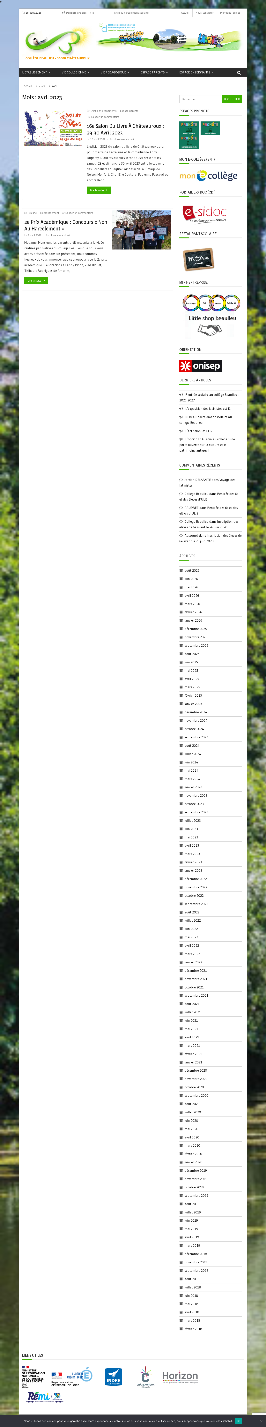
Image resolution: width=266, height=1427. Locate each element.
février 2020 (193, 1154)
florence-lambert (124, 139)
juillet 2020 (193, 1112)
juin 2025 (191, 662)
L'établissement (49, 213)
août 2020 (192, 1104)
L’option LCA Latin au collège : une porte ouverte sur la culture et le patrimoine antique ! (207, 444)
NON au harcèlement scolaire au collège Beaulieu (121, 12)
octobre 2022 (194, 895)
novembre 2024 (196, 720)
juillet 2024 (193, 754)
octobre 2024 (194, 729)
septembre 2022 (196, 904)
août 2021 (192, 1004)
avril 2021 (192, 1037)
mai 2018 (191, 1304)
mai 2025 (191, 670)
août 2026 (192, 570)
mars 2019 (192, 1245)
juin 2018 (191, 1296)
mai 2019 (191, 1229)
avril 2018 (192, 1312)
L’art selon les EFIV (198, 431)
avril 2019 (192, 1237)
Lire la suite (97, 190)
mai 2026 (191, 587)
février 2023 (193, 862)
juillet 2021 (193, 1012)
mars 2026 (192, 604)
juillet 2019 (193, 1212)
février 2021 (193, 1054)
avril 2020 (192, 1137)
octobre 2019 (194, 1187)
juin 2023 (191, 829)
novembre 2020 (196, 1079)
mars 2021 (192, 1045)
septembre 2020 (196, 1095)
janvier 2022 (193, 962)
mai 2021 (191, 1029)
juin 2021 (191, 1020)
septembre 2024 (196, 737)
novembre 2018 (196, 1262)
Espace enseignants (194, 72)
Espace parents (153, 72)
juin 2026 (191, 579)
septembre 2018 (196, 1270)
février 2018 (193, 1329)
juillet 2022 (193, 920)
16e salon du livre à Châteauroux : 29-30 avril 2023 (125, 129)
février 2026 (193, 612)
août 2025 (192, 654)
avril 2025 (192, 679)
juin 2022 (191, 929)
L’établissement (34, 72)
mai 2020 (191, 1129)
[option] (121, 12)
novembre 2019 (196, 1179)
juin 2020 (191, 1120)
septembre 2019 (196, 1195)
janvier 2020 (193, 1162)
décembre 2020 (196, 1070)
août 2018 (192, 1279)
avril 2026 (192, 595)
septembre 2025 (196, 645)
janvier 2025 (193, 704)
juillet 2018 (193, 1287)
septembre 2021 (196, 995)
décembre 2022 (196, 879)
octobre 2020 (194, 1087)
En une (33, 213)
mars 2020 (192, 1145)
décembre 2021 (196, 970)
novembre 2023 (196, 795)
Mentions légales (230, 12)
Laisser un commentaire (105, 117)
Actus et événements (104, 111)
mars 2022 (192, 954)
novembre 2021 (196, 979)
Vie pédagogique (113, 72)
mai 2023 (191, 837)
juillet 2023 (193, 820)
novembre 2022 (196, 887)
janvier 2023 (193, 870)
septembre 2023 (196, 812)
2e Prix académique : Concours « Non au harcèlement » (65, 225)
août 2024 (192, 745)
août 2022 (192, 912)
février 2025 (193, 695)
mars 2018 (192, 1320)
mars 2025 (192, 687)
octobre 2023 (194, 804)
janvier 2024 (193, 787)
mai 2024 (191, 770)
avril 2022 (192, 945)
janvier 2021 (193, 1062)
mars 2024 (192, 779)
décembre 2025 (196, 629)
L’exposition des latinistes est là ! (209, 408)
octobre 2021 (194, 987)
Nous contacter (205, 12)
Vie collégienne (74, 72)
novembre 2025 (196, 637)
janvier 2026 (193, 620)
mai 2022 (191, 937)
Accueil (185, 12)
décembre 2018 (196, 1254)
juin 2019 (191, 1220)
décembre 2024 (196, 712)
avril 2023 (192, 845)
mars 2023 (192, 854)
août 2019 (192, 1204)
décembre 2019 (196, 1170)
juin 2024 (191, 762)
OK (238, 1421)
